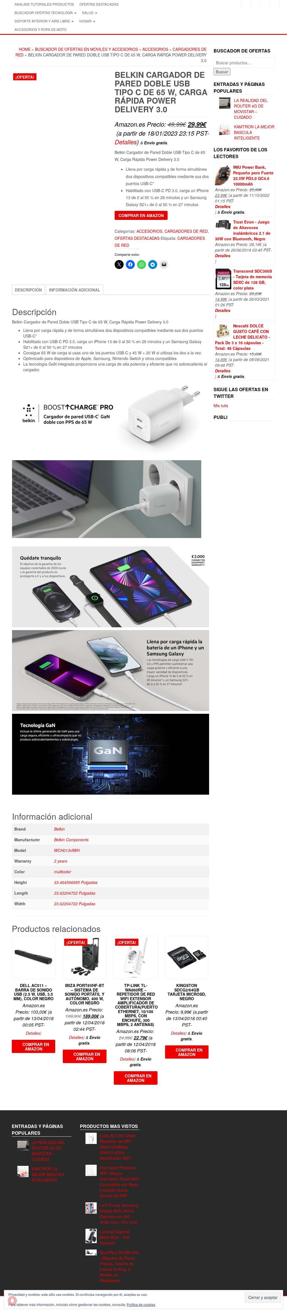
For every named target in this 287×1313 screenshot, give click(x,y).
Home (25, 49)
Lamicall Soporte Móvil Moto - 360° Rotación (115, 1237)
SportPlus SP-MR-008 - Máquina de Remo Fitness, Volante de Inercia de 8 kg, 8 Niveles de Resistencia (119, 1266)
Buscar (222, 71)
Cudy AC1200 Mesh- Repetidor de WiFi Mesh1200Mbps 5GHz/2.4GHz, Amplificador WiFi (118, 1147)
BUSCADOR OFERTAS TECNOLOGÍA (44, 12)
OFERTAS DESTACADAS (99, 4)
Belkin (59, 829)
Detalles (126, 141)
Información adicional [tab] (74, 290)
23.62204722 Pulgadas (74, 893)
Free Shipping (29, 186)
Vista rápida (52, 944)
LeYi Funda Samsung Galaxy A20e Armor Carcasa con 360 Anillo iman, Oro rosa (119, 1213)
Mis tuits (221, 405)
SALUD (88, 12)
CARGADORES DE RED (186, 231)
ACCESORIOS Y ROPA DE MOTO (40, 29)
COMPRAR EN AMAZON (141, 215)
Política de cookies (141, 1304)
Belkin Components (71, 839)
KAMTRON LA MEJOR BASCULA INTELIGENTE (48, 1174)
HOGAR (85, 21)
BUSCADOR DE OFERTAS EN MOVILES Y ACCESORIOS (86, 49)
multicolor (62, 871)
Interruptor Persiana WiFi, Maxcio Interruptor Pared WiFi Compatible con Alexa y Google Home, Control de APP (119, 1181)
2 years (60, 861)
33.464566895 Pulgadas (76, 882)
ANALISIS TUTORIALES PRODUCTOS (44, 4)
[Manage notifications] (12, 1300)
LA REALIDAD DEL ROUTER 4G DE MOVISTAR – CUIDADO (251, 108)
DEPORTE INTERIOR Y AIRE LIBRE (43, 21)
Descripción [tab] (28, 290)
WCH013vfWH (67, 850)
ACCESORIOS (155, 49)
